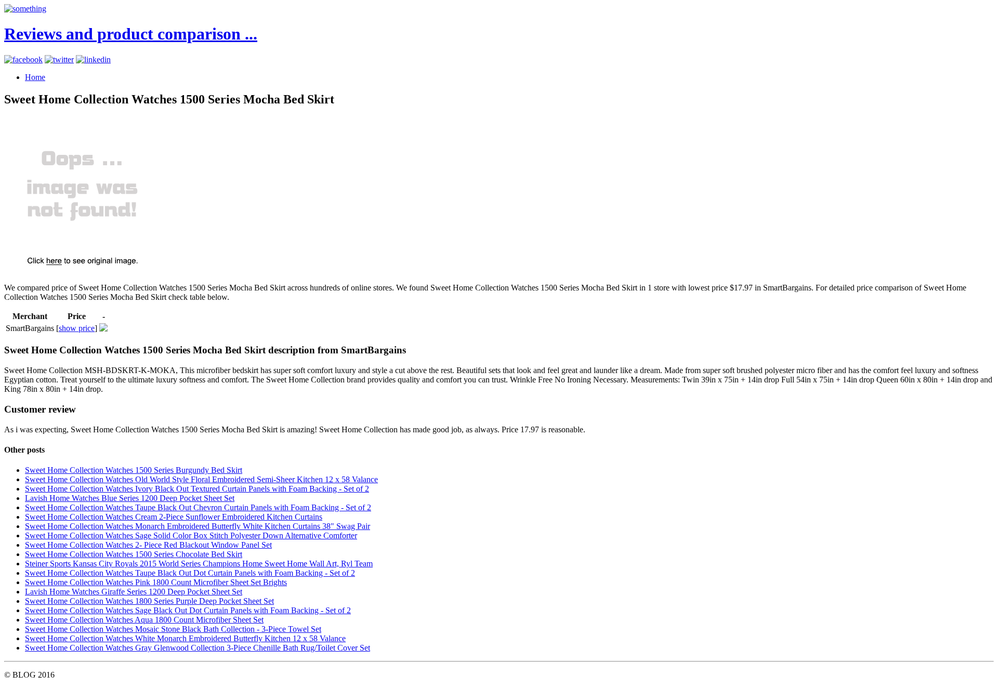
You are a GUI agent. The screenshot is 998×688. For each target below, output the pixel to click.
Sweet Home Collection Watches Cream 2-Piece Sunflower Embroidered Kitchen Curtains (173, 516)
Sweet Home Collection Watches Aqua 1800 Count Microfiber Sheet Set (144, 619)
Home (35, 77)
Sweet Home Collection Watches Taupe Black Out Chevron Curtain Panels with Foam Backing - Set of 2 (198, 507)
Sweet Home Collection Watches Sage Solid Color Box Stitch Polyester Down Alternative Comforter (191, 535)
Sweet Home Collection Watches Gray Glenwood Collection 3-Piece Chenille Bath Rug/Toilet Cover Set (197, 647)
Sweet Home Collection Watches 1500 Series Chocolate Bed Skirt (133, 554)
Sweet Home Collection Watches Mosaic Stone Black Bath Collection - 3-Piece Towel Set (173, 629)
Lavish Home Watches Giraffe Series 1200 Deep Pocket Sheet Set (133, 591)
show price (77, 328)
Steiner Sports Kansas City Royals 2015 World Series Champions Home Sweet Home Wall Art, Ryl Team (199, 563)
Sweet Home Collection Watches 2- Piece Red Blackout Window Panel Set (148, 544)
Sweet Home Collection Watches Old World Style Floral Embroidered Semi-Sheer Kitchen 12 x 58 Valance (201, 479)
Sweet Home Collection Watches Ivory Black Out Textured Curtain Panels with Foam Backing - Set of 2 (197, 488)
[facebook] (23, 59)
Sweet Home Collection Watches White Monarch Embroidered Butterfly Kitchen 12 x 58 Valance (185, 638)
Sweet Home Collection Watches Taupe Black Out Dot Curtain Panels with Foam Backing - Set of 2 (190, 572)
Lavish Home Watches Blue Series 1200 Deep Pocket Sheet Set (129, 498)
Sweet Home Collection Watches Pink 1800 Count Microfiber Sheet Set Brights (156, 582)
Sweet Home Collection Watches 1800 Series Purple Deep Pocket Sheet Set (149, 601)
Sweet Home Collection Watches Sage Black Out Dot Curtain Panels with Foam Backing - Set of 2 (188, 610)
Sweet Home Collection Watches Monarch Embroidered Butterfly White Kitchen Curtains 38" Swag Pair (197, 526)
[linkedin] (93, 59)
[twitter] (59, 59)
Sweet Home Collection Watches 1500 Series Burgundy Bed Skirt (133, 470)
